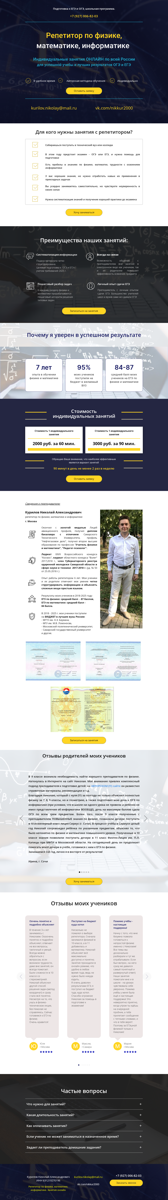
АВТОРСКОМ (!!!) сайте (106, 786)
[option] (84, 818)
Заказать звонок (126, 1182)
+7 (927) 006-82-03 (84, 16)
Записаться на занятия (84, 311)
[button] (21, 976)
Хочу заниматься (84, 212)
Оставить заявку (84, 91)
